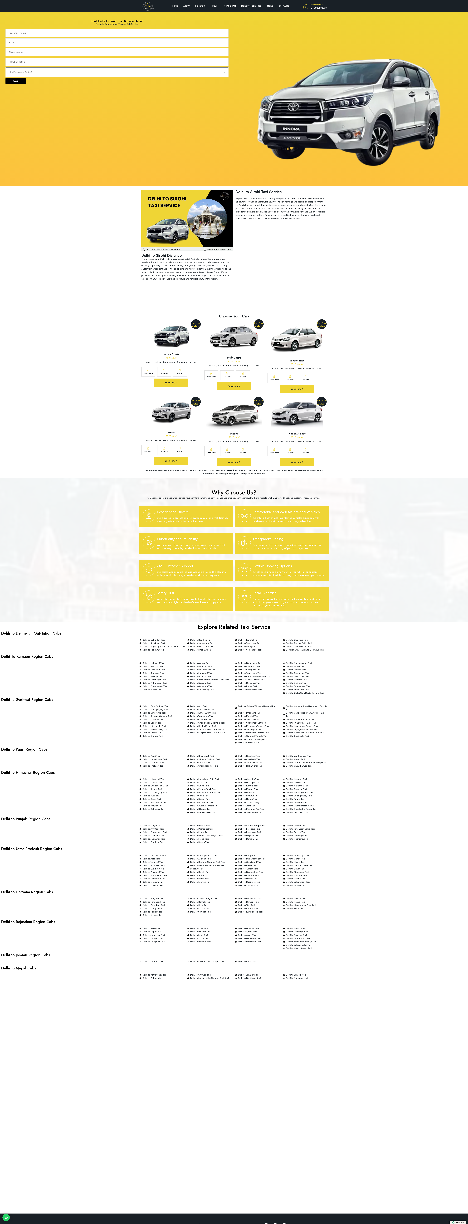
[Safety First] (149, 596)
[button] (6, 1217)
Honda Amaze (297, 433)
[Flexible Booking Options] (244, 569)
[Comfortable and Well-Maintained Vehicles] (244, 515)
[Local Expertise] (244, 596)
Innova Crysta (171, 354)
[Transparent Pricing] (244, 542)
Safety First (165, 593)
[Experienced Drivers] (149, 515)
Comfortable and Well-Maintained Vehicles (286, 512)
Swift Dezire (234, 358)
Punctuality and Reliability (177, 539)
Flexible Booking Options (272, 566)
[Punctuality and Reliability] (149, 542)
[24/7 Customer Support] (149, 569)
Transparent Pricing (268, 539)
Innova (234, 433)
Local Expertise (264, 593)
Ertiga (171, 432)
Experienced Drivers (173, 512)
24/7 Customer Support (175, 566)
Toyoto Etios (297, 360)
